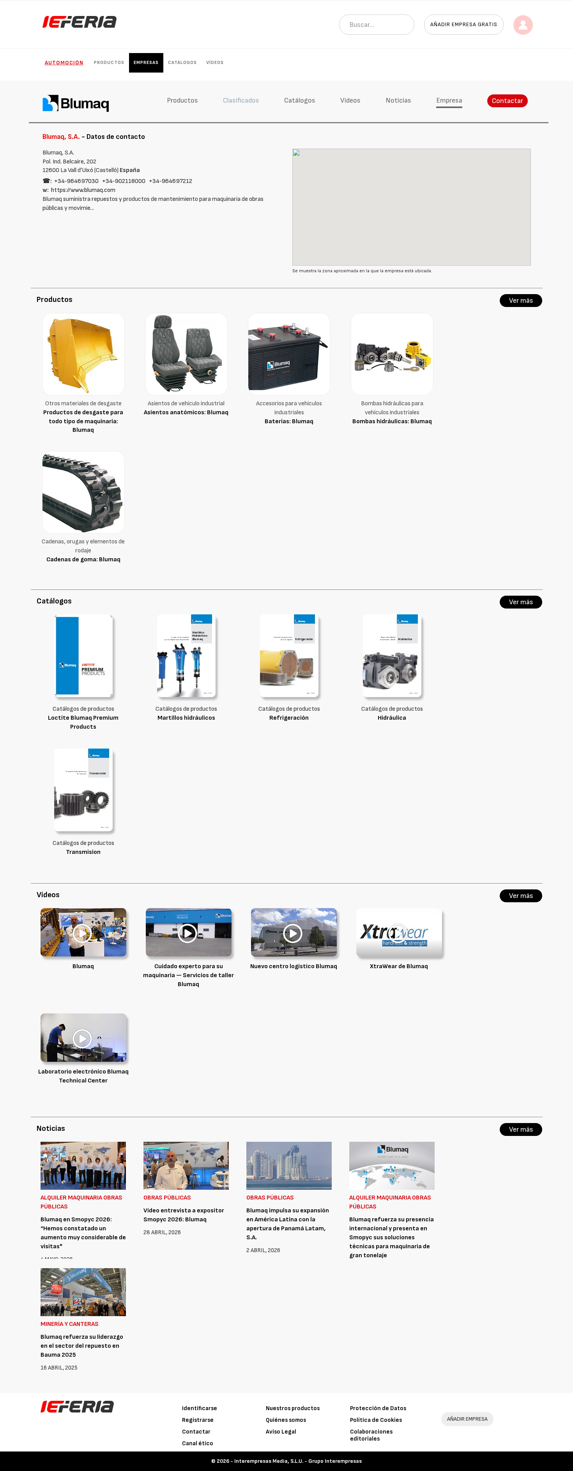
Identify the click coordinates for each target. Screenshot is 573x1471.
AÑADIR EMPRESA (467, 1419)
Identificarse (199, 1408)
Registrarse (198, 1420)
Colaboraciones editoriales (371, 1435)
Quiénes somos (286, 1420)
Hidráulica (392, 718)
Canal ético (197, 1443)
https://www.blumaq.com (83, 190)
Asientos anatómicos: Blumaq (186, 412)
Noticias (398, 100)
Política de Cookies (376, 1420)
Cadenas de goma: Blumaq (83, 559)
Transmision (83, 852)
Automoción (64, 62)
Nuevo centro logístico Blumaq (293, 966)
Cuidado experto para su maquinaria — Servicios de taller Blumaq (188, 975)
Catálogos (182, 63)
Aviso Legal (281, 1432)
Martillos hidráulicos (186, 718)
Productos (109, 63)
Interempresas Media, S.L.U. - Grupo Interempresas (298, 1461)
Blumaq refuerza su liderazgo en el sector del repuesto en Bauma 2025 (82, 1346)
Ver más (521, 300)
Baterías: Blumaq (289, 421)
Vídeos (215, 63)
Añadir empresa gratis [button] (463, 24)
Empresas (146, 63)
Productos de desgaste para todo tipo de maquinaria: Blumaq (83, 421)
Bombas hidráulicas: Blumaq (392, 421)
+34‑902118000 (123, 181)
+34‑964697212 (170, 181)
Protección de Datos (378, 1408)
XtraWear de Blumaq (399, 966)
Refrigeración (289, 718)
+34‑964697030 (76, 181)
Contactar (507, 101)
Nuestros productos (293, 1408)
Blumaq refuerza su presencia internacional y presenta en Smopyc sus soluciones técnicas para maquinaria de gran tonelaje (391, 1237)
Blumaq (83, 966)
